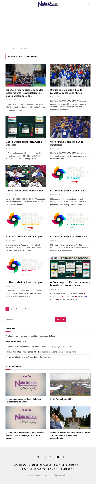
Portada (8, 49)
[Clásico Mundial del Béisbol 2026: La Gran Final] (26, 127)
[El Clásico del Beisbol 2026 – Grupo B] (26, 222)
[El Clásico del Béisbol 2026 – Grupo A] (70, 222)
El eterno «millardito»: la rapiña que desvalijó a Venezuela (28, 357)
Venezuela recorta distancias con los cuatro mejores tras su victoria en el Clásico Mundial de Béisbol (24, 93)
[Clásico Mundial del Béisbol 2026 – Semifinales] (70, 127)
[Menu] (7, 4)
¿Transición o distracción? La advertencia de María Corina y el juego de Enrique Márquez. (41, 347)
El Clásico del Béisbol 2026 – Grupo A (69, 236)
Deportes (16, 49)
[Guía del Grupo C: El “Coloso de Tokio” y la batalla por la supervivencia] (70, 267)
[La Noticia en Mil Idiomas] (48, 4)
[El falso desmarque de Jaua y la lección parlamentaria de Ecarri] (26, 384)
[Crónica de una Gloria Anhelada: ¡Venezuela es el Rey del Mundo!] (70, 75)
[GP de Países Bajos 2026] (70, 384)
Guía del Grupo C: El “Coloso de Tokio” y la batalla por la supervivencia (70, 284)
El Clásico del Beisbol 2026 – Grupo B (24, 236)
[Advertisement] (48, 28)
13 (25, 309)
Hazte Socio (67, 469)
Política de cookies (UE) (66, 465)
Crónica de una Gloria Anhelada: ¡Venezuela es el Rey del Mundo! (66, 91)
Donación (53, 469)
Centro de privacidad (40, 465)
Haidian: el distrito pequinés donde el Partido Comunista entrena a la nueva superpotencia (42, 352)
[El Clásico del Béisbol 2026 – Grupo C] (26, 267)
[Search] (89, 4)
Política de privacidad (33, 469)
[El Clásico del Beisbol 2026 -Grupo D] (70, 176)
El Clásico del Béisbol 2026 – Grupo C (24, 282)
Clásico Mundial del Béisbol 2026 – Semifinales (67, 143)
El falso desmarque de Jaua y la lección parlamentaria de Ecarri (31, 336)
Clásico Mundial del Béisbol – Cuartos (24, 190)
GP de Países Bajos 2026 (16, 341)
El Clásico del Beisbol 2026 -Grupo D (68, 190)
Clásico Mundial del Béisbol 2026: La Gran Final (24, 143)
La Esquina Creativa (59, 475)
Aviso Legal (20, 465)
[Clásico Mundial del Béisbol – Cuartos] (26, 176)
